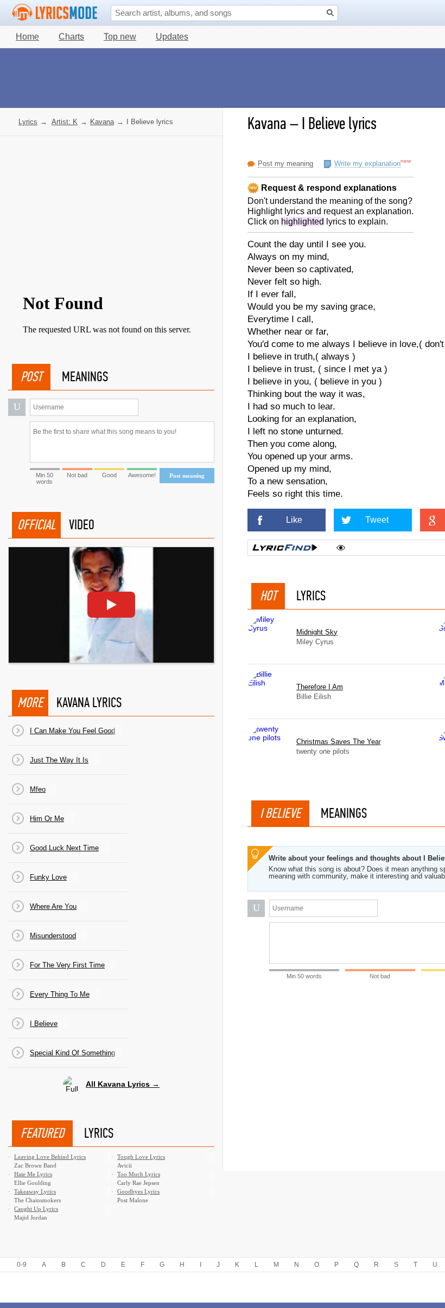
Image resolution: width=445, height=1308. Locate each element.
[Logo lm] (55, 12)
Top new (120, 36)
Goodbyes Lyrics (138, 1191)
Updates (172, 36)
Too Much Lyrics (138, 1174)
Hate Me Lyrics (33, 1174)
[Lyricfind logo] (284, 547)
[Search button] (330, 13)
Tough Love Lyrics (141, 1156)
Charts (71, 36)
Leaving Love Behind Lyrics (50, 1156)
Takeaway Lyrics (35, 1191)
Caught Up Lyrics (36, 1209)
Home (27, 36)
